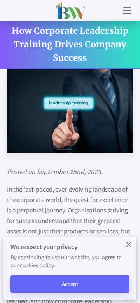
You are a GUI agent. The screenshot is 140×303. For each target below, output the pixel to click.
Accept (70, 283)
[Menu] (126, 10)
